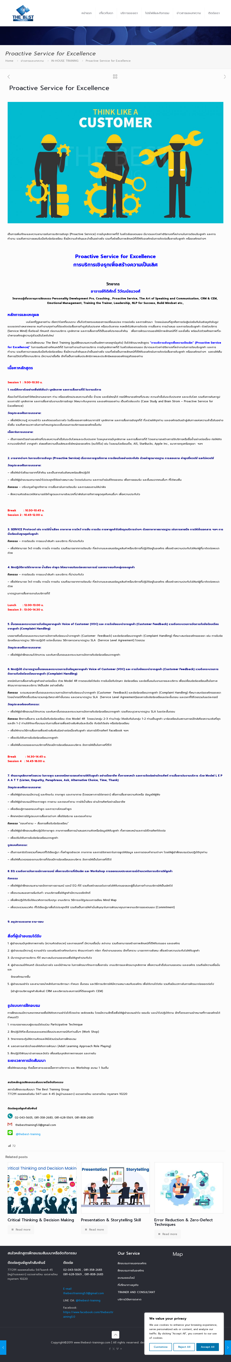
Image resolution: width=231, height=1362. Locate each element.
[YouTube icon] (121, 1349)
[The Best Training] (23, 13)
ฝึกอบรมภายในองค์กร (131, 1271)
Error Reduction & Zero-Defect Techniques (183, 1222)
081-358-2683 (93, 1270)
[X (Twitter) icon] (113, 1349)
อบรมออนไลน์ (126, 1278)
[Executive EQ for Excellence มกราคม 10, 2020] (228, 1347)
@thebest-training (28, 1134)
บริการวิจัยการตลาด (129, 1299)
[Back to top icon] (115, 1335)
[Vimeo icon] (117, 1349)
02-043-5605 (72, 1270)
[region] (184, 1334)
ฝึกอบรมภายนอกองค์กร (132, 1263)
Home (9, 61)
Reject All (184, 1347)
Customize (160, 1347)
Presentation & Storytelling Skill (111, 1220)
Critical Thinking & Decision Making (41, 1220)
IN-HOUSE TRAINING (64, 61)
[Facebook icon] (109, 1349)
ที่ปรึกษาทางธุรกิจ (128, 1285)
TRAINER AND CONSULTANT (136, 1292)
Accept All (207, 1347)
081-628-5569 (72, 1274)
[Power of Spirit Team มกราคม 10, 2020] (3, 1347)
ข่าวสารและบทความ (32, 61)
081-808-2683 (93, 1274)
